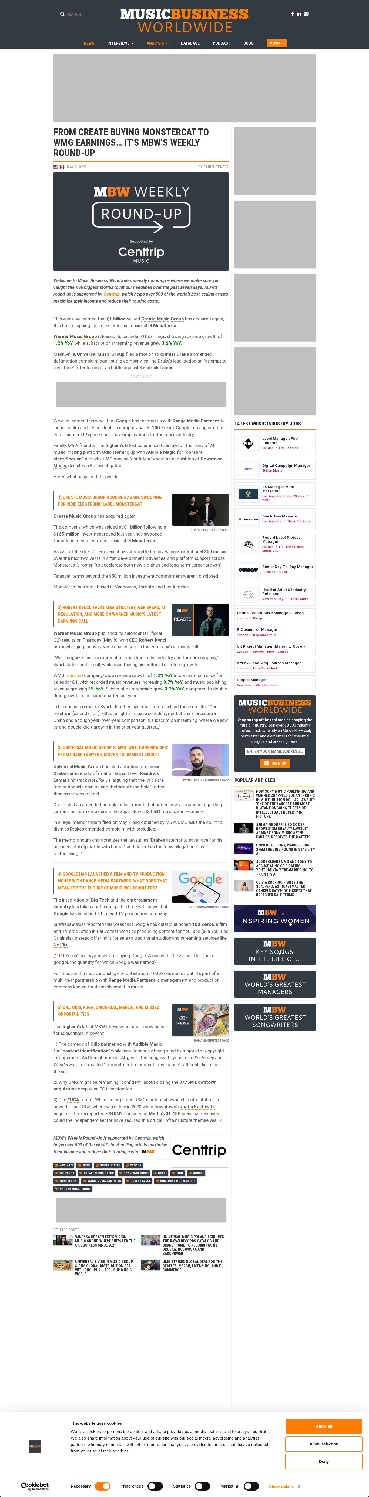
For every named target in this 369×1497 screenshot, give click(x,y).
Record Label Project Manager (281, 539)
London (268, 448)
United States (110, 1165)
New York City (272, 599)
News (89, 43)
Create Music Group (162, 318)
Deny (324, 1461)
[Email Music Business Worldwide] (306, 13)
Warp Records (266, 685)
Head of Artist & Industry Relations (284, 591)
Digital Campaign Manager (286, 465)
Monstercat (68, 1181)
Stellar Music (272, 470)
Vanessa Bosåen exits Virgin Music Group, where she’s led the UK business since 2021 (105, 1241)
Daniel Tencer (216, 167)
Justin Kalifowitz (197, 1106)
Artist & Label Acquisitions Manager (269, 663)
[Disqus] (141, 1351)
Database (190, 43)
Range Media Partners (104, 1181)
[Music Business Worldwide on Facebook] (293, 13)
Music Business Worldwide (103, 280)
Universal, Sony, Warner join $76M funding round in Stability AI (285, 849)
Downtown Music (136, 1173)
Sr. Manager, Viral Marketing (278, 489)
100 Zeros (66, 1173)
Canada (135, 1165)
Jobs (248, 43)
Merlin (155, 1113)
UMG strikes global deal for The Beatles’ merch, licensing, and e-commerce (192, 1265)
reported (74, 675)
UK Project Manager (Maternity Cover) (271, 646)
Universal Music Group (101, 354)
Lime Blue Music (266, 668)
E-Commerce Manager (257, 629)
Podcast (221, 43)
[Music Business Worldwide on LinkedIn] (300, 13)
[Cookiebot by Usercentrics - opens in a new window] (35, 1486)
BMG (266, 500)
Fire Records (288, 448)
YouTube (191, 931)
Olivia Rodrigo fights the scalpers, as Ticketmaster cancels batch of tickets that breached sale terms (284, 888)
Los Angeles (271, 496)
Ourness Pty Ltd (274, 572)
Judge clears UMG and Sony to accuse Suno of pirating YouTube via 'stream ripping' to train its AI (285, 867)
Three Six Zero (298, 521)
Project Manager (252, 680)
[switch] (155, 1486)
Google (123, 421)
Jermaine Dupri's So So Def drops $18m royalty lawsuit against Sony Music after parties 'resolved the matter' (283, 830)
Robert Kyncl (152, 640)
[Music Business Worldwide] (184, 20)
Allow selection (324, 1444)
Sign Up (278, 763)
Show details (281, 1486)
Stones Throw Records (270, 651)
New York (244, 685)
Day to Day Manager (280, 516)
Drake (162, 1173)
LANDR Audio (298, 599)
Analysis (66, 1165)
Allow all (324, 1426)
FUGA (73, 1099)
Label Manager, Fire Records (280, 440)
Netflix (60, 944)
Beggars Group (265, 635)
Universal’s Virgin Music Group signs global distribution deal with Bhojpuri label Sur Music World (104, 1267)
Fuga (180, 1173)
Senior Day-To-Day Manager (287, 566)
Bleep (257, 618)
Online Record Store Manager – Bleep (270, 613)
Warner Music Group (75, 336)
